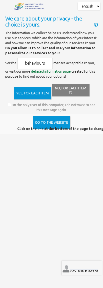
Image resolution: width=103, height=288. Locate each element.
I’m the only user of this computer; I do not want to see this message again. (53, 107)
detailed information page (51, 71)
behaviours (35, 63)
